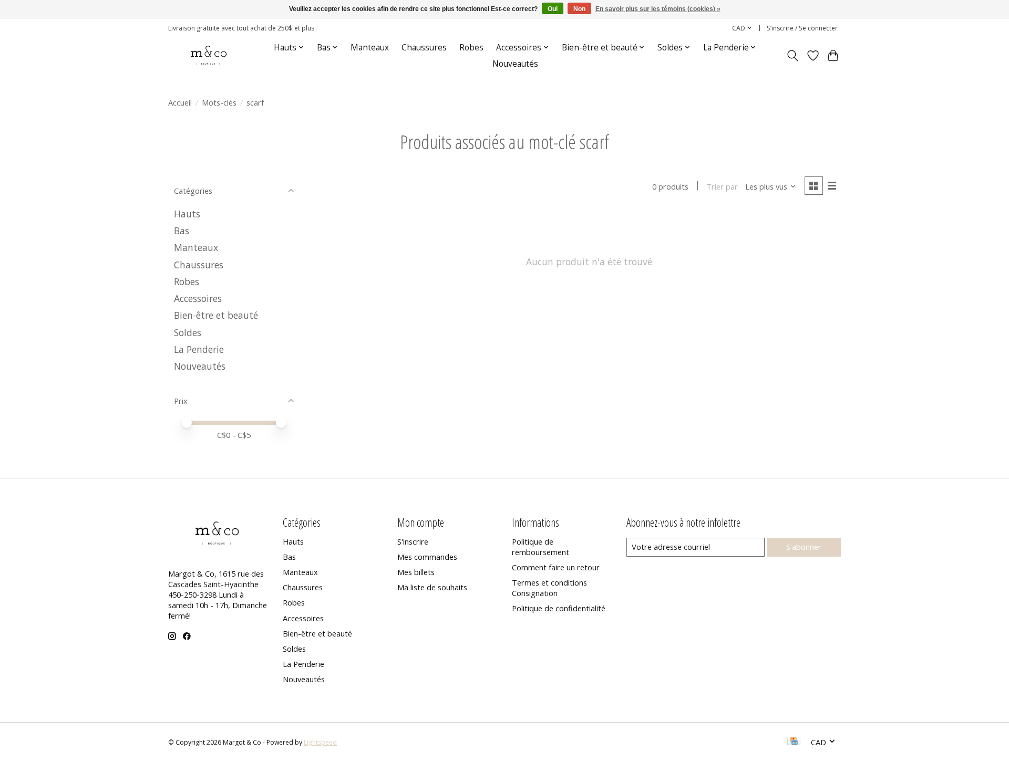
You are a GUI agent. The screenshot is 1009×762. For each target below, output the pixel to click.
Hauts (187, 213)
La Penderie (199, 349)
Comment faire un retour (556, 567)
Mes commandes (427, 556)
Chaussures (424, 47)
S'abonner (803, 546)
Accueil (180, 102)
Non (579, 9)
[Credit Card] (793, 742)
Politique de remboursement (540, 546)
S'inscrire (412, 541)
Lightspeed (320, 742)
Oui (553, 9)
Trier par (722, 186)
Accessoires (198, 298)
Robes (471, 47)
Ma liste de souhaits (432, 587)
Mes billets (416, 572)
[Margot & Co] (209, 55)
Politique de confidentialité (558, 608)
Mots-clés (219, 102)
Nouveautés (515, 63)
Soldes (187, 332)
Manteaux (370, 47)
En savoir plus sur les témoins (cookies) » (657, 9)
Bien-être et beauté (216, 315)
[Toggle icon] (792, 55)
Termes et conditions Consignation (549, 587)
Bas (181, 230)
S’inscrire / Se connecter (802, 28)
